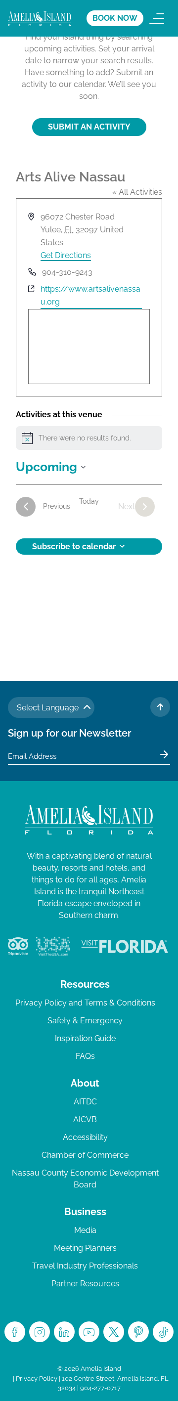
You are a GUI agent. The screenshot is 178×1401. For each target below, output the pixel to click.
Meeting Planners (85, 1248)
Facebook (14, 1331)
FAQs (85, 1056)
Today (89, 501)
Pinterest (138, 1331)
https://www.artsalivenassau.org (90, 295)
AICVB (85, 1119)
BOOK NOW (114, 18)
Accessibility (85, 1137)
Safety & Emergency (85, 1020)
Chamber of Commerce (85, 1155)
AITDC (85, 1101)
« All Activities (137, 192)
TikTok (163, 1331)
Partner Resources (85, 1283)
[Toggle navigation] (156, 18)
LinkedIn (64, 1331)
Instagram (39, 1331)
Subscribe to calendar (74, 546)
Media (85, 1230)
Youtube (89, 1331)
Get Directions (66, 255)
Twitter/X (113, 1331)
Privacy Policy (36, 1378)
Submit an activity (89, 126)
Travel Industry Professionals (85, 1265)
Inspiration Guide (85, 1038)
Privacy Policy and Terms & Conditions (85, 1002)
